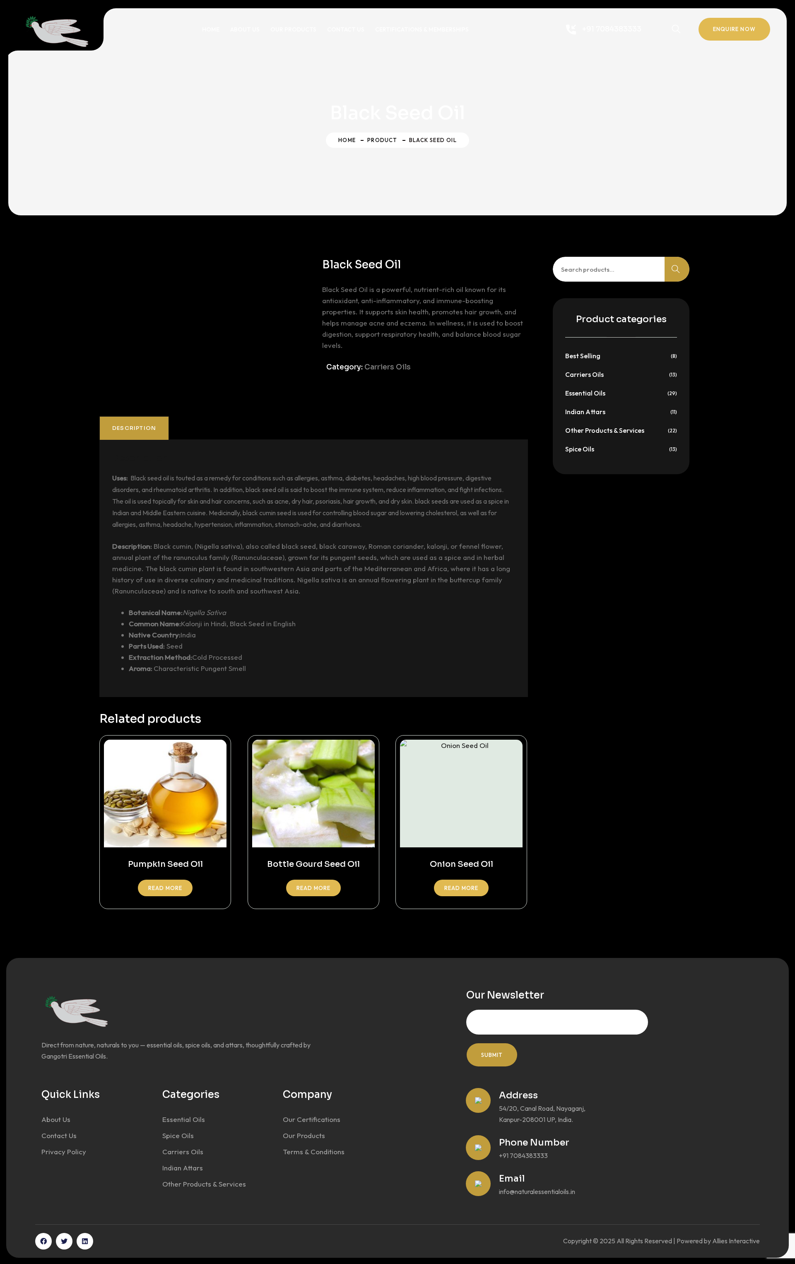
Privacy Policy (63, 1151)
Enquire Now (734, 29)
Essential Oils (585, 393)
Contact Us (345, 29)
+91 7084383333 (611, 29)
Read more (165, 888)
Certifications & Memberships (422, 29)
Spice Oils (579, 449)
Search (677, 269)
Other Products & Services (604, 430)
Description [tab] (134, 428)
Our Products (293, 29)
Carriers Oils (387, 367)
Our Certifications (311, 1119)
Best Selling (582, 356)
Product (382, 140)
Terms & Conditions (313, 1151)
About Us (245, 29)
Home (210, 29)
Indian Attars (585, 412)
